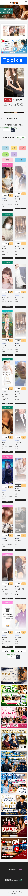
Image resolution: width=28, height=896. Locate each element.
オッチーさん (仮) (20, 297)
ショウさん (18, 199)
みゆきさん (5, 345)
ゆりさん (4, 637)
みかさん (4, 492)
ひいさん (17, 394)
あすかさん (5, 394)
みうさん (4, 200)
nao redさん (19, 540)
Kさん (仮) (18, 345)
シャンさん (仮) (19, 248)
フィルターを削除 (20, 137)
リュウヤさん (19, 637)
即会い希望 (8, 100)
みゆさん (4, 540)
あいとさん (18, 490)
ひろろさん (5, 297)
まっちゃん (18, 442)
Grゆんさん (5, 248)
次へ (12, 130)
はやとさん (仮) (19, 589)
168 (22, 651)
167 (18, 651)
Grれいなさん (6, 442)
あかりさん (5, 589)
